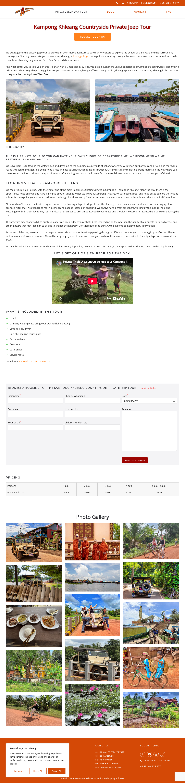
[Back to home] (24, 12)
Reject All (37, 771)
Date (125, 396)
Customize (19, 771)
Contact (140, 12)
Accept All (56, 771)
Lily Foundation (104, 760)
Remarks (126, 409)
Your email (14, 422)
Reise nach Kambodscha (108, 768)
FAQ (168, 12)
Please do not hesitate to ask (34, 361)
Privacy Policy (58, 764)
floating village (80, 56)
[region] (37, 760)
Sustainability (58, 768)
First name (14, 396)
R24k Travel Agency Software (110, 778)
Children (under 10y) (76, 422)
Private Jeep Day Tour (71, 12)
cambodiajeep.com (105, 756)
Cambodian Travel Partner (109, 752)
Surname (13, 409)
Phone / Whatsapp (75, 396)
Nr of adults (72, 409)
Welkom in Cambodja (106, 764)
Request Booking (92, 37)
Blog (110, 12)
